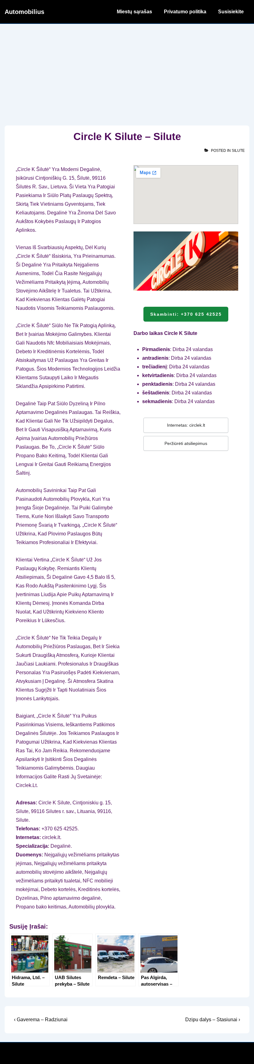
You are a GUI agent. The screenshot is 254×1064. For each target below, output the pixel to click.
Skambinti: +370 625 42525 (186, 314)
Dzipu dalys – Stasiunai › (212, 1019)
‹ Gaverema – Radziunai (41, 1019)
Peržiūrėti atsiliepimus (185, 443)
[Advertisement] (127, 70)
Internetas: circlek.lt (186, 425)
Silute (238, 150)
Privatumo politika (185, 11)
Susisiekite (231, 11)
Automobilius (24, 11)
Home (98, 11)
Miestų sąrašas (134, 11)
